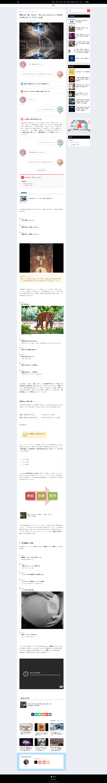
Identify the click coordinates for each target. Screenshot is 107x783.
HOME (54, 777)
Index (53, 5)
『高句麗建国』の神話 (28, 185)
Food (57, 1)
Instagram (40, 764)
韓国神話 (24, 181)
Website (48, 764)
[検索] (88, 10)
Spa (80, 1)
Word (65, 1)
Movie (53, 1)
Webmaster (53, 779)
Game (76, 1)
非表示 (38, 177)
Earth (61, 1)
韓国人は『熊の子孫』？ (28, 183)
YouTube (44, 764)
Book (68, 1)
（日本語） (86, 1)
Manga (72, 1)
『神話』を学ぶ (60, 720)
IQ (18, 2)
